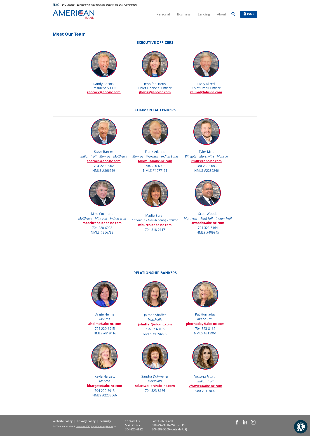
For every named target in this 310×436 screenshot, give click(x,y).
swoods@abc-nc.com (207, 223)
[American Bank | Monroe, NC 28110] (73, 14)
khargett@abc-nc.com (104, 386)
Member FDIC (83, 426)
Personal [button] (163, 14)
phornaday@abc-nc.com (205, 323)
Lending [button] (204, 14)
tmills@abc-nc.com (206, 161)
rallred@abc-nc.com (206, 92)
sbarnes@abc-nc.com (104, 161)
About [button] (221, 14)
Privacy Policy (86, 421)
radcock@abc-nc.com (104, 92)
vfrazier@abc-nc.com (205, 386)
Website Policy (63, 421)
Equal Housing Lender (102, 426)
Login (251, 13)
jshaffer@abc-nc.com (155, 324)
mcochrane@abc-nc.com (102, 223)
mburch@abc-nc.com (155, 225)
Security (105, 421)
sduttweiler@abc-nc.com (155, 386)
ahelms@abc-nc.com (104, 323)
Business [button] (184, 14)
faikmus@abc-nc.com (155, 161)
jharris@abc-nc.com (155, 92)
